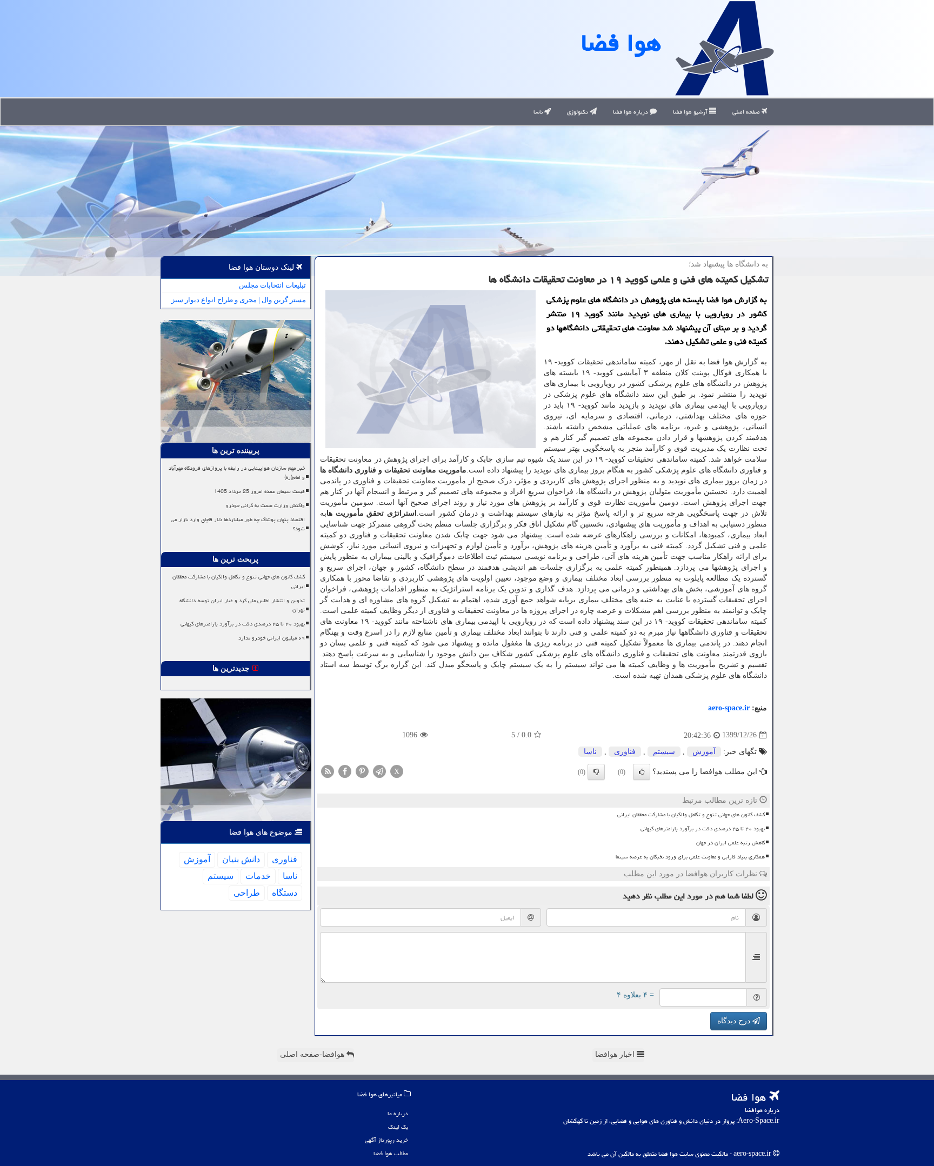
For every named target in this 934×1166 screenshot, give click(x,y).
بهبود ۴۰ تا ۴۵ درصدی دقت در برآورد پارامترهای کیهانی (703, 828)
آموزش (704, 752)
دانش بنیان (241, 859)
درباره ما (398, 1113)
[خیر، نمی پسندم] (596, 772)
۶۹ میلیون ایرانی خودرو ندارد (271, 637)
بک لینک (398, 1126)
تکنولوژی (578, 111)
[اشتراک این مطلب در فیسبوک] (344, 771)
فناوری (625, 752)
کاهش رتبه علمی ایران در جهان (730, 842)
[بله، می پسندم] (641, 772)
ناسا (538, 111)
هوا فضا (621, 42)
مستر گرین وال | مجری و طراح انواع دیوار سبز (238, 300)
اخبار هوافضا (616, 1054)
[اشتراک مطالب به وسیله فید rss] (327, 771)
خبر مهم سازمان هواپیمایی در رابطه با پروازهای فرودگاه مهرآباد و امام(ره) (237, 473)
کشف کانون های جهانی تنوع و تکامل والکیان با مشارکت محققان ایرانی (691, 814)
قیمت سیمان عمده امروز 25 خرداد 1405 (259, 491)
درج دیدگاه (734, 1021)
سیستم (664, 752)
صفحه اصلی (747, 111)
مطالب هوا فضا (390, 1153)
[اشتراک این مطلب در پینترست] (362, 771)
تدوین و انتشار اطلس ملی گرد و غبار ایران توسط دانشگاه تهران (242, 605)
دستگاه (284, 892)
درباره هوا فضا (631, 111)
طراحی (247, 892)
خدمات (258, 876)
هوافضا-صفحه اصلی (313, 1054)
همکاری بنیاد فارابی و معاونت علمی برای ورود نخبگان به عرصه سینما (690, 856)
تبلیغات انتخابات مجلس (272, 285)
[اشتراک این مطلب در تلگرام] (379, 771)
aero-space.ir (729, 708)
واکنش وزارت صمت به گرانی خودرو (265, 505)
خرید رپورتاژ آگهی (386, 1139)
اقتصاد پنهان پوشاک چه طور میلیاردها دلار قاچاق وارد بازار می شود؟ (238, 524)
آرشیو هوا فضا (691, 111)
